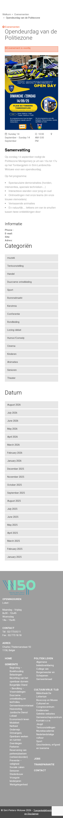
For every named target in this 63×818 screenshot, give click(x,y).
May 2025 (12, 524)
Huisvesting (16, 708)
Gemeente (11, 664)
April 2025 (12, 532)
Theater (11, 378)
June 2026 (12, 420)
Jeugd (39, 724)
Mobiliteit (14, 722)
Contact (40, 770)
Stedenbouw (16, 774)
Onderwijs (15, 729)
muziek (11, 257)
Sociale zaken (17, 767)
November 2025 (15, 476)
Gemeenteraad (44, 679)
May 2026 (12, 428)
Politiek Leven (43, 658)
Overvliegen (16, 743)
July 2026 (12, 412)
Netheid (14, 726)
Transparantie (44, 764)
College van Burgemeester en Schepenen (45, 672)
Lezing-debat (14, 330)
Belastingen (16, 674)
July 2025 (12, 508)
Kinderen (11, 354)
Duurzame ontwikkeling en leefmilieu (18, 699)
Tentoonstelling (15, 265)
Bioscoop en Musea (47, 700)
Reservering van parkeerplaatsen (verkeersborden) (19, 753)
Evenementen (12, 26)
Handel (11, 273)
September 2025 (16, 492)
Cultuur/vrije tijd (46, 689)
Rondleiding (13, 322)
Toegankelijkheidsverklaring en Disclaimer (43, 812)
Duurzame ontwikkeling (19, 281)
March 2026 (13, 444)
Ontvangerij (15, 733)
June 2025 (12, 516)
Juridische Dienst (19, 712)
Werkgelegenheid (19, 784)
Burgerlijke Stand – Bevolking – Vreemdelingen (18, 688)
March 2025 (13, 540)
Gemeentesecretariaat (21, 705)
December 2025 (15, 468)
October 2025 (14, 484)
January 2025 (14, 556)
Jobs (37, 758)
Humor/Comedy (15, 338)
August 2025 (14, 500)
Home (8, 658)
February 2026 (14, 452)
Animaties (12, 362)
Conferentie (13, 313)
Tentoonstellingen (45, 727)
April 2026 (12, 436)
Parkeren (14, 746)
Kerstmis (12, 305)
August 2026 (14, 404)
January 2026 (14, 460)
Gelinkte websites (45, 713)
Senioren (12, 370)
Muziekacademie (45, 730)
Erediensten (42, 710)
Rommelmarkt (14, 297)
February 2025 (14, 548)
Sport (10, 289)
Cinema (11, 346)
